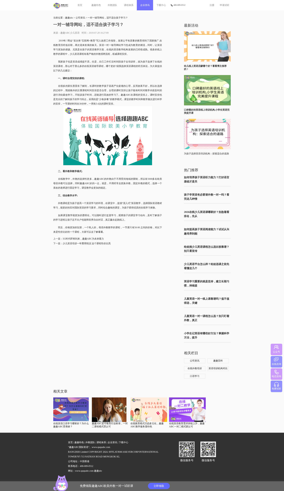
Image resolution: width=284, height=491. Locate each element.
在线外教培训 (195, 368)
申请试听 (224, 5)
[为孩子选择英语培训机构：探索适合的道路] (208, 148)
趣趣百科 (218, 360)
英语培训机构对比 (218, 368)
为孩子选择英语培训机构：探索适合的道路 (206, 153)
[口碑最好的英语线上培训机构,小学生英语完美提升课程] (208, 105)
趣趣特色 (96, 5)
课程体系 (128, 5)
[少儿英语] (61, 5)
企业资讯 (145, 5)
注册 (212, 5)
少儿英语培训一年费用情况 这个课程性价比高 (87, 243)
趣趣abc (69, 17)
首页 (80, 5)
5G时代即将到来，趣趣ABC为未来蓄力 (83, 238)
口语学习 (194, 376)
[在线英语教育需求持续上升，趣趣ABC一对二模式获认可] (187, 421)
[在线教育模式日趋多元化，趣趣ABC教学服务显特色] (148, 421)
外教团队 (112, 5)
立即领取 (159, 485)
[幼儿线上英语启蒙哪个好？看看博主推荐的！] (208, 61)
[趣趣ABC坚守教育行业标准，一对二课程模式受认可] (109, 421)
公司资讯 (80, 17)
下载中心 (161, 5)
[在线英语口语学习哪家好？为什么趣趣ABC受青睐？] (71, 420)
